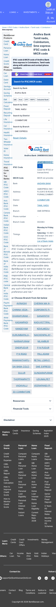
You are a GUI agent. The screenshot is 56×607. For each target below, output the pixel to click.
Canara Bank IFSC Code (7, 216)
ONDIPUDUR (21, 347)
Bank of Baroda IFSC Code (7, 251)
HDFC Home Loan (34, 475)
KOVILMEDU (43, 328)
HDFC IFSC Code (6, 194)
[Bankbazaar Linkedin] (46, 578)
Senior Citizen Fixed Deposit (48, 498)
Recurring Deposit (8, 114)
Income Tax (20, 554)
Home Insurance (8, 156)
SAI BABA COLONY (21, 366)
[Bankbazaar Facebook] (53, 578)
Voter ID (6, 149)
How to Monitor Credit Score (7, 503)
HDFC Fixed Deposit (48, 466)
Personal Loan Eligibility (22, 494)
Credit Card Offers (22, 542)
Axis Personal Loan (22, 484)
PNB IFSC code (6, 278)
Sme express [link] (7, 30)
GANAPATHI (43, 316)
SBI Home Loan (34, 466)
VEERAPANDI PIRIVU (43, 385)
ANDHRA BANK (44, 183)
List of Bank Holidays (46, 241)
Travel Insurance (8, 162)
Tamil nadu (35, 27)
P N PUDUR (43, 347)
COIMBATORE (43, 200)
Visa (54, 553)
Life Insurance (8, 120)
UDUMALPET (43, 379)
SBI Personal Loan (22, 466)
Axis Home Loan (34, 484)
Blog (21, 590)
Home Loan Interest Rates (35, 495)
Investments (33, 539)
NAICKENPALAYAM (43, 335)
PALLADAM (43, 354)
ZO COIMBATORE (21, 391)
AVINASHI (22, 303)
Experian (7, 460)
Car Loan (6, 74)
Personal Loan (7, 49)
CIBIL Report (7, 472)
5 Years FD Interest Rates (48, 510)
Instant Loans (21, 513)
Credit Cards (15, 432)
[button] (40, 166)
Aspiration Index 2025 (48, 433)
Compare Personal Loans (22, 456)
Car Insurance (8, 127)
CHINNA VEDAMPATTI (21, 309)
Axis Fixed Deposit (48, 475)
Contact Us (12, 591)
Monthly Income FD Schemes (49, 522)
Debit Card (6, 81)
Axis (20, 100)
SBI (15, 100)
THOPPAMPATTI (21, 379)
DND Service (52, 591)
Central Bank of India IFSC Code (7, 292)
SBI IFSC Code (6, 185)
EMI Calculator (8, 100)
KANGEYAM (21, 328)
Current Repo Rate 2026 (35, 516)
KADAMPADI (21, 322)
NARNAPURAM (21, 341)
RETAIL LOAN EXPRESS (43, 360)
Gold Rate (36, 554)
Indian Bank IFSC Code (6, 229)
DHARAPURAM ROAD (21, 316)
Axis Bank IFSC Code (6, 204)
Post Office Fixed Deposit (48, 486)
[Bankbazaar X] (40, 578)
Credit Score (6, 62)
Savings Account (7, 87)
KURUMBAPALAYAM (21, 335)
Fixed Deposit (7, 107)
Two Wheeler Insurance (8, 142)
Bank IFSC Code (29, 556)
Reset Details (20, 138)
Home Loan (6, 55)
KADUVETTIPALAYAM (43, 322)
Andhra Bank (24, 27)
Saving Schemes (8, 94)
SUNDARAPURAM (43, 372)
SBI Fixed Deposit (48, 456)
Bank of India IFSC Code (6, 266)
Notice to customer (42, 591)
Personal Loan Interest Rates (22, 504)
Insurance (25, 430)
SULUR (21, 372)
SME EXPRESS (43, 366)
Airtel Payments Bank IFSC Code (8, 323)
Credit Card (6, 42)
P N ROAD (21, 354)
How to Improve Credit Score (7, 490)
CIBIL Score (6, 465)
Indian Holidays (45, 554)
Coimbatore (45, 27)
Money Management (47, 540)
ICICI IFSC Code (6, 239)
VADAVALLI (21, 385)
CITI (26, 100)
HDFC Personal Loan (22, 475)
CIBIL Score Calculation (8, 480)
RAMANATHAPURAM (21, 360)
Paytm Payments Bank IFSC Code (8, 308)
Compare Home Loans (36, 456)
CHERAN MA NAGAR (43, 303)
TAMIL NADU (43, 205)
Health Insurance (8, 133)
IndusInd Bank (43, 100)
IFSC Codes (13, 27)
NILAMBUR (43, 341)
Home (4, 27)
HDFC (32, 100)
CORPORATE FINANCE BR (43, 309)
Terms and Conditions (30, 591)
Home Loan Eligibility (35, 506)
